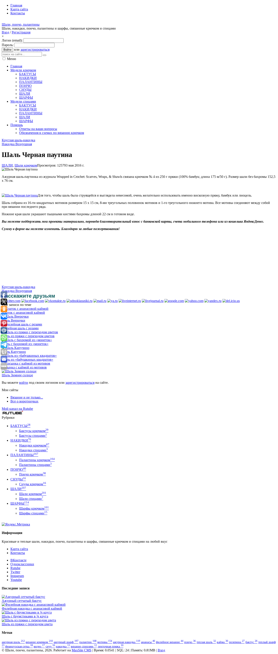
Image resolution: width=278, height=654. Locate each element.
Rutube (15, 568)
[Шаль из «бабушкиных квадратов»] (29, 355)
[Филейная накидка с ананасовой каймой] (34, 604)
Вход (5, 32)
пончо (190, 642)
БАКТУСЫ (20, 426)
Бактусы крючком (33, 431)
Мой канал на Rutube (17, 408)
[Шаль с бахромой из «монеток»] (27, 340)
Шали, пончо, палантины (21, 24)
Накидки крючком (34, 445)
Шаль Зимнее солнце (17, 375)
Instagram (17, 576)
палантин (87, 642)
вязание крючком (39, 642)
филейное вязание (169, 642)
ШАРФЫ (19, 503)
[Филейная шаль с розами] (22, 324)
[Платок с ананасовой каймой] (25, 308)
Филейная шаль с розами (20, 328)
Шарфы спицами (33, 513)
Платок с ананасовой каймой (23, 312)
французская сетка (19, 646)
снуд (50, 646)
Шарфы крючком (34, 508)
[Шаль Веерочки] (15, 316)
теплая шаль (206, 642)
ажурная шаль (13, 642)
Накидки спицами (33, 450)
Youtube (16, 580)
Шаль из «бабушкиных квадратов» (27, 359)
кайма (222, 642)
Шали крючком (26, 165)
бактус (251, 642)
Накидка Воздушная (17, 144)
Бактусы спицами (33, 435)
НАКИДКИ (20, 440)
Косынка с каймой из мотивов (24, 367)
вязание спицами (84, 646)
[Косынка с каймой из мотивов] (26, 363)
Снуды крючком (32, 484)
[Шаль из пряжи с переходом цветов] (30, 332)
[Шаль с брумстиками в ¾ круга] (27, 612)
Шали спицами (31, 499)
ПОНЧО (18, 469)
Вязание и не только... (26, 397)
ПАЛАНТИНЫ (24, 455)
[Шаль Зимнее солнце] (19, 371)
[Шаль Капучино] (15, 348)
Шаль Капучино (14, 352)
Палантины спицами (35, 465)
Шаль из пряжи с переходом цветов (28, 336)
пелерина (237, 642)
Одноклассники (22, 564)
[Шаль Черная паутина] (20, 195)
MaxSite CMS (81, 650)
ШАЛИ (7, 165)
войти (23, 382)
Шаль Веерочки (13, 320)
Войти (7, 49)
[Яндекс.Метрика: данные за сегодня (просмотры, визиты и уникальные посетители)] (16, 524)
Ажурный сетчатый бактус (22, 600)
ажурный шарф (66, 642)
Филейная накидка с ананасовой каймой (32, 608)
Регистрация (21, 32)
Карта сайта (19, 549)
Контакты (17, 553)
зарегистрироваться (35, 49)
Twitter (15, 572)
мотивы (104, 642)
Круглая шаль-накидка (18, 140)
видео (39, 646)
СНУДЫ (18, 479)
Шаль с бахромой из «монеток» (25, 344)
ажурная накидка (126, 642)
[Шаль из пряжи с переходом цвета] (29, 620)
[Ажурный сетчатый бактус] (23, 597)
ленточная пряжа (110, 646)
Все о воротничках (24, 401)
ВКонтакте (18, 560)
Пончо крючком (32, 474)
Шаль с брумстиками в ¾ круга (25, 616)
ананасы (148, 642)
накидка (63, 646)
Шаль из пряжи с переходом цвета (27, 624)
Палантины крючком (37, 460)
